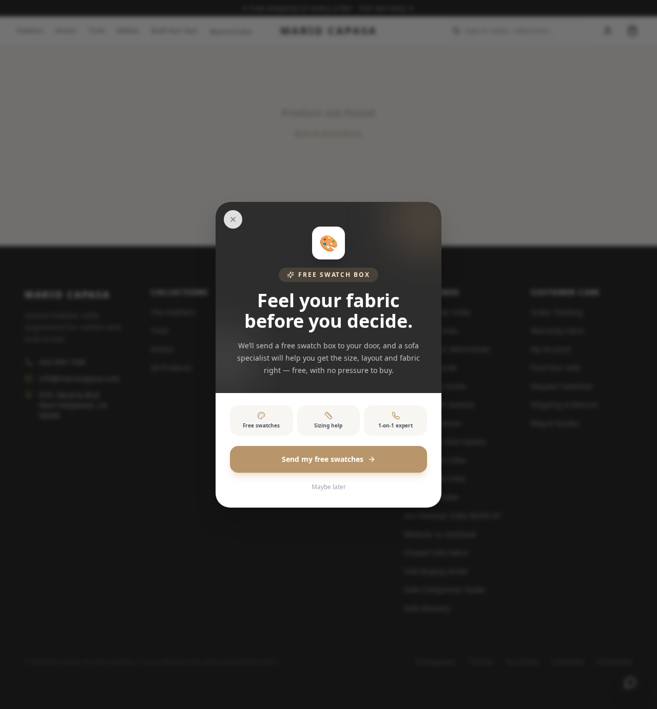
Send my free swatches (322, 459)
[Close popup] (233, 219)
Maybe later (329, 486)
